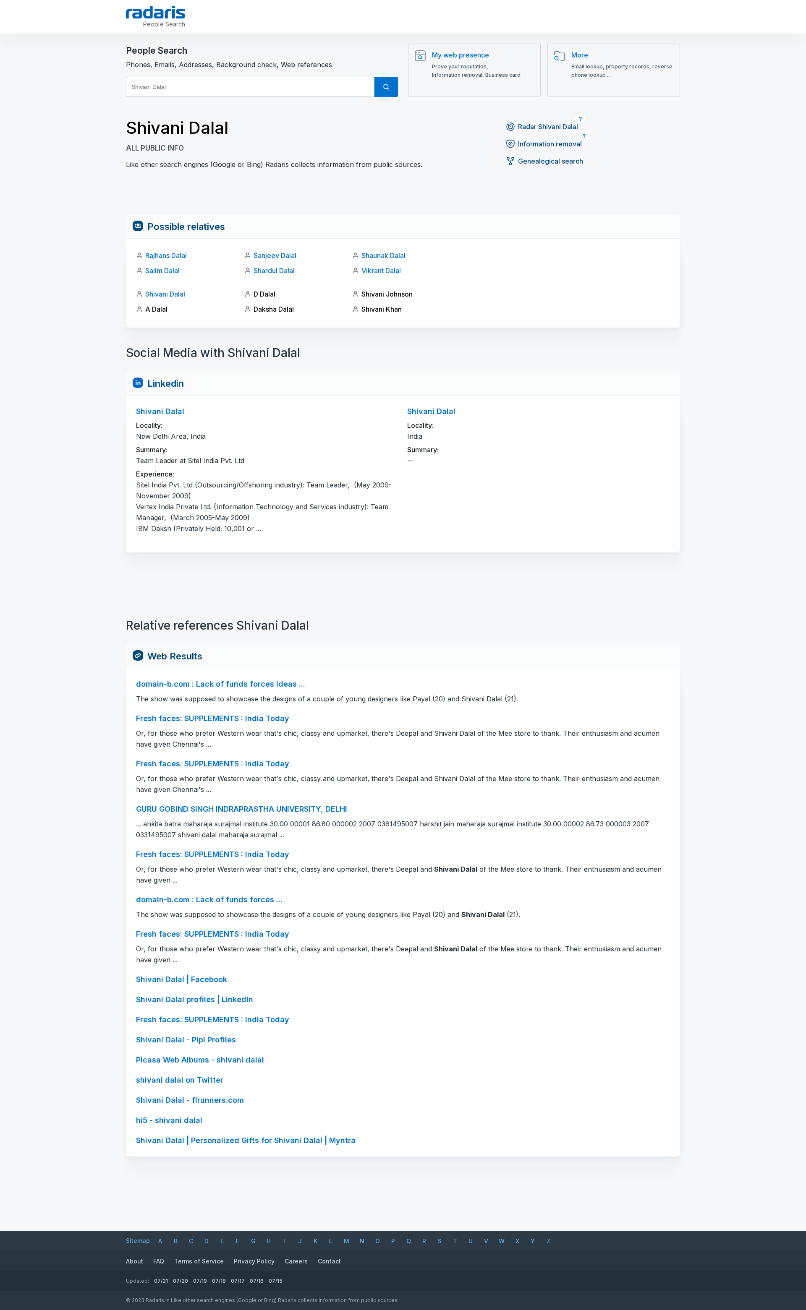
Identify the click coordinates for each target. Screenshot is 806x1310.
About (134, 1261)
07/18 (219, 1281)
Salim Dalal (162, 270)
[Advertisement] (403, 196)
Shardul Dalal (274, 270)
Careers (296, 1261)
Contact (329, 1261)
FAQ (158, 1261)
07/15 (276, 1281)
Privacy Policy (254, 1261)
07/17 (238, 1281)
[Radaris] (155, 12)
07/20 (180, 1281)
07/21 (161, 1281)
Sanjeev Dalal (275, 255)
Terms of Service (199, 1261)
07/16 (257, 1281)
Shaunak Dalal (383, 255)
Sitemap (138, 1240)
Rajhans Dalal (166, 255)
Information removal (550, 144)
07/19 (200, 1281)
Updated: (137, 1281)
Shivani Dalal (165, 294)
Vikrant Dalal (381, 270)
